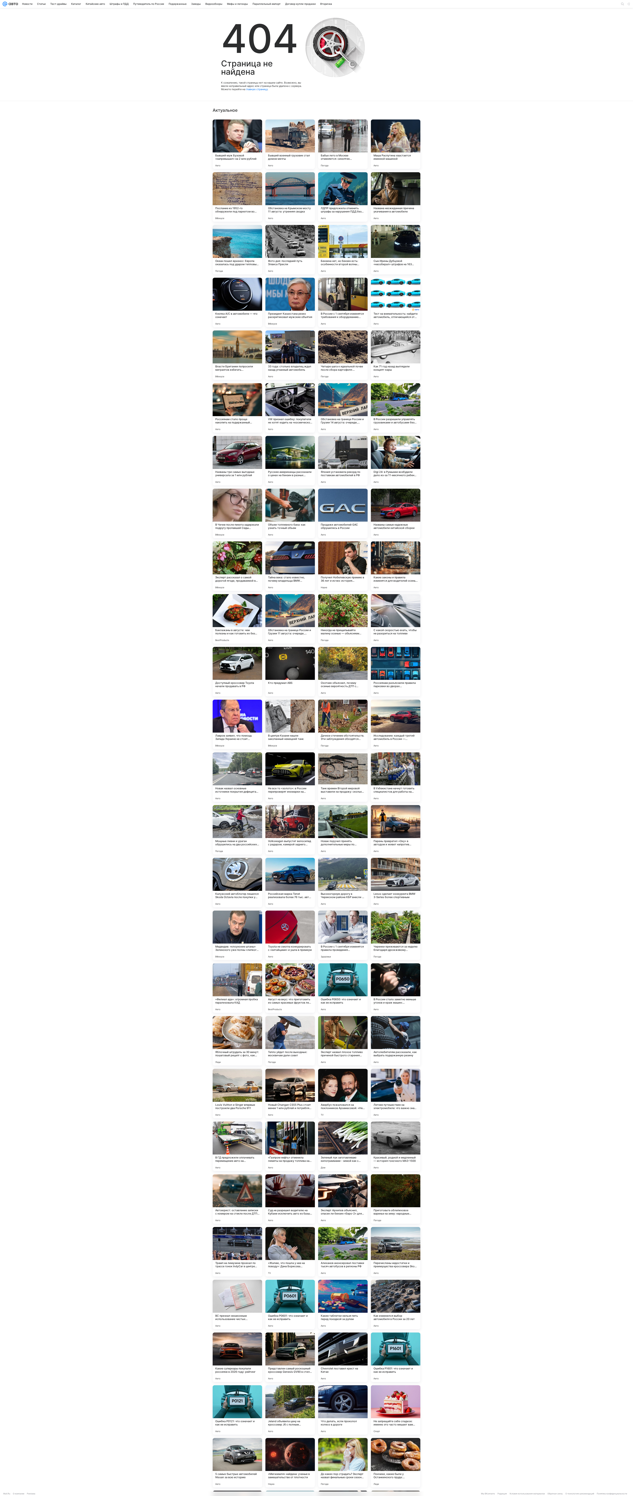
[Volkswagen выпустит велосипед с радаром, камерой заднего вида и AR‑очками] (290, 830)
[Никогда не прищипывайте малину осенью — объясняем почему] (343, 619)
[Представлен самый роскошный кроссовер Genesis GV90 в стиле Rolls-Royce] (290, 1357)
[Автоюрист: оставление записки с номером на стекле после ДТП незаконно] (237, 1199)
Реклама (31, 1493)
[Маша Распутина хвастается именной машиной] (395, 144)
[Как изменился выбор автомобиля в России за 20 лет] (395, 1304)
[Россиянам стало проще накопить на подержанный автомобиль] (237, 408)
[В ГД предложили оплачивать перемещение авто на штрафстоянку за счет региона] (237, 1146)
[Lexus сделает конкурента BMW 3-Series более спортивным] (395, 882)
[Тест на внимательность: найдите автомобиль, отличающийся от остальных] (395, 302)
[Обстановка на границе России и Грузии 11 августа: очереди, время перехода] (290, 619)
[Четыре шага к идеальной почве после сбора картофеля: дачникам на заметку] (343, 355)
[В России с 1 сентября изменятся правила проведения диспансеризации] (343, 935)
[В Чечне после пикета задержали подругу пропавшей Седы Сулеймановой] (237, 513)
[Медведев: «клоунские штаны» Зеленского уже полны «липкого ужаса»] (237, 935)
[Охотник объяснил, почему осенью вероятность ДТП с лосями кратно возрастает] (343, 671)
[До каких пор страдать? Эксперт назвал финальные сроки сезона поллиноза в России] (343, 1462)
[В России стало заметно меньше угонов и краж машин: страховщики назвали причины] (395, 988)
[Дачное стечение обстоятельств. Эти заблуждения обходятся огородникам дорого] (343, 724)
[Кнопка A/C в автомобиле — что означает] (237, 302)
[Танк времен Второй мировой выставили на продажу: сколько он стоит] (343, 777)
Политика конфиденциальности (612, 1493)
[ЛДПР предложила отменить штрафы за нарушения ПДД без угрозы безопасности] (343, 197)
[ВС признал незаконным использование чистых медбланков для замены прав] (237, 1304)
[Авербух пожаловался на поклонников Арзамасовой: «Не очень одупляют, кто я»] (343, 1093)
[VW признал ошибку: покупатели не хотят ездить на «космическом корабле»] (290, 408)
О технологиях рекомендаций (579, 1493)
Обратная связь (555, 1493)
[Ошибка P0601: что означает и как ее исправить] (290, 1304)
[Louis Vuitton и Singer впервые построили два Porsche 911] (237, 1093)
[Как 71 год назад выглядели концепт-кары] (395, 355)
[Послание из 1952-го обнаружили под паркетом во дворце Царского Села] (237, 197)
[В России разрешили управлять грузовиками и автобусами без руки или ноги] (395, 408)
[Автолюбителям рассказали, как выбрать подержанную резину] (395, 1041)
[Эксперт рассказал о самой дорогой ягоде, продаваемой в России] (237, 566)
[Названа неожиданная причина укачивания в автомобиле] (395, 197)
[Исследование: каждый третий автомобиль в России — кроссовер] (395, 724)
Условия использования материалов (527, 1493)
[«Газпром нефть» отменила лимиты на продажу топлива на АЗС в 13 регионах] (290, 1146)
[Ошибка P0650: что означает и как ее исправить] (343, 988)
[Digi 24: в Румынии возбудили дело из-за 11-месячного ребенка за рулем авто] (395, 460)
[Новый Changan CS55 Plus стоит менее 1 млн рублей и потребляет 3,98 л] (290, 1093)
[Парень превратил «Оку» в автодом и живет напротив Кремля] (395, 830)
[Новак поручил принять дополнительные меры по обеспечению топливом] (343, 830)
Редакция (502, 1493)
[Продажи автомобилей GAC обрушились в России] (343, 513)
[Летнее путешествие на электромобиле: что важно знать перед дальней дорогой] (395, 1093)
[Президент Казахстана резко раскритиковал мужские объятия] (290, 302)
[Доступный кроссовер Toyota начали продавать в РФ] (237, 671)
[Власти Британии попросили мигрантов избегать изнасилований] (237, 355)
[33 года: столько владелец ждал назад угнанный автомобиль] (290, 355)
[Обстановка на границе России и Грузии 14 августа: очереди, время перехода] (343, 408)
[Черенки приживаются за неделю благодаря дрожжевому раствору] (395, 935)
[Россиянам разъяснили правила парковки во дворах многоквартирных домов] (395, 671)
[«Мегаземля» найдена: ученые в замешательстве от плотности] (290, 1462)
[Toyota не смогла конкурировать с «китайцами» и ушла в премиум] (290, 935)
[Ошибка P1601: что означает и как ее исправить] (395, 1357)
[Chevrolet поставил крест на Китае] (343, 1357)
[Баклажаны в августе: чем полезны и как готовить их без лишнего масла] (237, 619)
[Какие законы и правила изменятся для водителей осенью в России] (395, 566)
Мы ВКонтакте (488, 1493)
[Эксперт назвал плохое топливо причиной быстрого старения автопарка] (343, 1041)
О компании (18, 1493)
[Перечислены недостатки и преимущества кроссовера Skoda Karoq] (395, 1251)
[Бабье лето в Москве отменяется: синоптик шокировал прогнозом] (343, 144)
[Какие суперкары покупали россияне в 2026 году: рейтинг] (237, 1357)
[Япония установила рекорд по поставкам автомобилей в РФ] (343, 460)
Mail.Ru (6, 1493)
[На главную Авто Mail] (12, 4)
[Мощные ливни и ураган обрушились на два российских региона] (237, 830)
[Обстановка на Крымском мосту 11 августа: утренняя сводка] (290, 197)
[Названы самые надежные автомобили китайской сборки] (395, 513)
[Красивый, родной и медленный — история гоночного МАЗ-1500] (395, 1146)
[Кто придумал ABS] (290, 671)
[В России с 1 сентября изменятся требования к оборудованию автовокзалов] (343, 302)
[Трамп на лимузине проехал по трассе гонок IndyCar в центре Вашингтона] (237, 1251)
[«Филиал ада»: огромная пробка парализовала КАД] (237, 988)
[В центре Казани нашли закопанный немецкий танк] (290, 724)
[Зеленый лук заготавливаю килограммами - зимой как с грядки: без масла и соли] (343, 1146)
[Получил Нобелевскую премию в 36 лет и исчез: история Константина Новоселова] (343, 566)
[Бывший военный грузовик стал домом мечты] (290, 144)
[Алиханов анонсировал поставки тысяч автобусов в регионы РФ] (343, 1251)
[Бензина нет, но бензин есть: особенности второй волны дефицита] (343, 249)
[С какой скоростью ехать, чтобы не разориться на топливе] (395, 619)
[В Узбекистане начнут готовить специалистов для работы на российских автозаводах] (395, 777)
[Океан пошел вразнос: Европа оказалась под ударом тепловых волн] (237, 249)
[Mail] (5, 4)
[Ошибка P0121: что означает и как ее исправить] (237, 1410)
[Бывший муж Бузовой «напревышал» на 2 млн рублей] (237, 144)
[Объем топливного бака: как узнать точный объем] (290, 513)
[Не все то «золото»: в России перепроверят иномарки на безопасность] (290, 777)
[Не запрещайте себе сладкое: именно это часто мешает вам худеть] (395, 1410)
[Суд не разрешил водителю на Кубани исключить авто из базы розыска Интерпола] (290, 1199)
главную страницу (257, 89)
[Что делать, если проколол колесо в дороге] (343, 1410)
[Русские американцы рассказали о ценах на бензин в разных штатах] (290, 460)
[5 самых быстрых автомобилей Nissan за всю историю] (237, 1462)
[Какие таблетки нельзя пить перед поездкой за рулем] (343, 1304)
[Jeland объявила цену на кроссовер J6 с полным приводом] (290, 1410)
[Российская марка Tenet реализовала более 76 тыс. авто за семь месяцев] (290, 882)
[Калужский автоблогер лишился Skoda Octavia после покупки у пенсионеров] (237, 882)
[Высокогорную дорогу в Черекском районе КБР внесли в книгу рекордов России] (343, 882)
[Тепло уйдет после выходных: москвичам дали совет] (290, 1041)
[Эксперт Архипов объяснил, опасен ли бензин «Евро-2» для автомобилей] (343, 1199)
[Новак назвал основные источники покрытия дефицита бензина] (237, 777)
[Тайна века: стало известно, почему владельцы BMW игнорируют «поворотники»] (290, 566)
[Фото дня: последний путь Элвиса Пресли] (290, 249)
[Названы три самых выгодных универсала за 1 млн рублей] (237, 460)
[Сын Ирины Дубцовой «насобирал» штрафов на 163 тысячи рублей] (395, 249)
